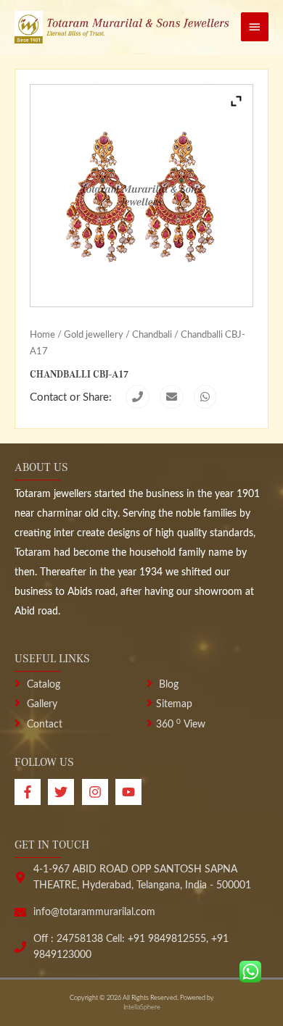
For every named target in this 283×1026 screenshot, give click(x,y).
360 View (180, 725)
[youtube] (130, 792)
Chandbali (152, 334)
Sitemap (174, 704)
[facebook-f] (31, 792)
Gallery (40, 704)
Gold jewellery (93, 334)
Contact (43, 725)
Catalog (42, 685)
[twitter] (64, 792)
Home (42, 334)
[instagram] (98, 792)
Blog (167, 685)
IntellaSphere (141, 1007)
